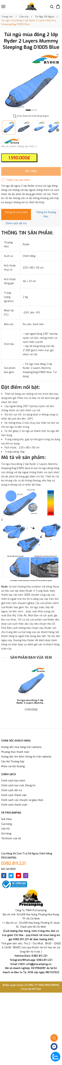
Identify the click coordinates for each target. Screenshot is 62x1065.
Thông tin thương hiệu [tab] (46, 214)
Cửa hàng (6, 824)
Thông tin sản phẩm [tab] (16, 212)
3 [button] (34, 110)
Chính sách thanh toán (14, 804)
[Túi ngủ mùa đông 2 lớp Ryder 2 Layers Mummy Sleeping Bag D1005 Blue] (31, 681)
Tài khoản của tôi (11, 838)
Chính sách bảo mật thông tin (18, 785)
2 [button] (32, 110)
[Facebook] (3, 875)
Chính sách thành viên (14, 795)
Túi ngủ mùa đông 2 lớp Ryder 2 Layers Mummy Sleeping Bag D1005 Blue (31, 701)
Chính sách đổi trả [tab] (16, 223)
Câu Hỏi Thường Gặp (12, 761)
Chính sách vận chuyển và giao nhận (22, 800)
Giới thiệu (6, 819)
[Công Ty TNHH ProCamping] (31, 6)
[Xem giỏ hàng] (58, 7)
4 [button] (36, 110)
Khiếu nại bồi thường (13, 766)
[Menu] (3, 6)
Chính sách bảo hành (13, 780)
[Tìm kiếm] (52, 6)
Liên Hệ (5, 828)
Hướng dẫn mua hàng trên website (21, 747)
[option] (31, 83)
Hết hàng (31, 171)
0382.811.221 (13, 863)
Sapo (38, 988)
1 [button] (28, 110)
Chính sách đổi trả (11, 790)
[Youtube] (18, 875)
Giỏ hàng (6, 833)
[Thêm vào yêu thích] (15, 180)
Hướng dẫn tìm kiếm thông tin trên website (26, 756)
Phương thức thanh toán (15, 752)
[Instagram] (25, 875)
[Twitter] (11, 875)
